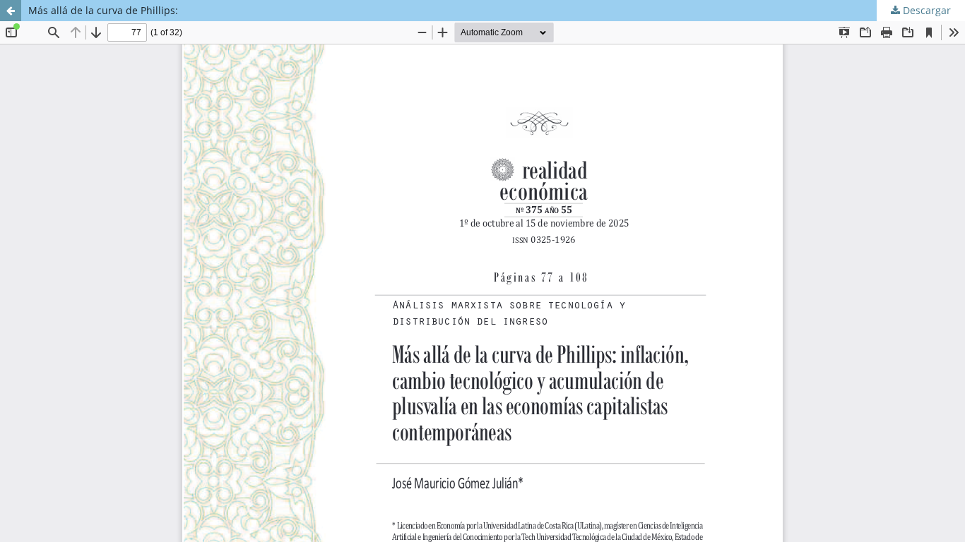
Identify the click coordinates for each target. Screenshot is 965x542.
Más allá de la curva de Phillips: (103, 10)
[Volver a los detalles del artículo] (10, 10)
